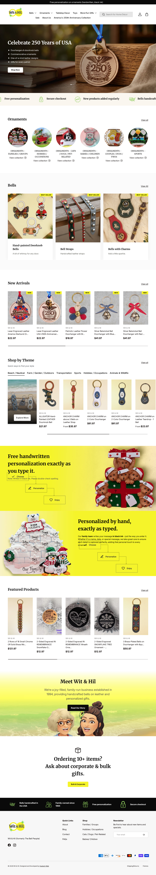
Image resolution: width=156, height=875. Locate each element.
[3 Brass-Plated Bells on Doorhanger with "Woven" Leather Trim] (135, 616)
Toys (75, 13)
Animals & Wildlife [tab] (119, 373)
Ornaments (45, 13)
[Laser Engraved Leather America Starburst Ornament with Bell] (20, 308)
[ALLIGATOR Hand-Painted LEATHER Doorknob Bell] (49, 394)
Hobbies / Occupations (93, 829)
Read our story (78, 708)
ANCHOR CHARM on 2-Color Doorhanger (96, 417)
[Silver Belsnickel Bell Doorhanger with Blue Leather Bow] (106, 308)
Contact (66, 834)
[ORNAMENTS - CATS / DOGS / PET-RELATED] (66, 137)
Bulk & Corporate (78, 784)
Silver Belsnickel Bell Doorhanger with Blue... (104, 332)
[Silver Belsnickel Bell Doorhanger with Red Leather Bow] (135, 308)
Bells (31, 13)
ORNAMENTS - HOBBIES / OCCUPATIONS (42, 154)
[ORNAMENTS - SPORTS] (138, 137)
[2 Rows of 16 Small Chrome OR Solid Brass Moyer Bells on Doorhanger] (20, 616)
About (65, 824)
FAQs (64, 839)
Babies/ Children (90, 839)
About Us (46, 17)
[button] (146, 14)
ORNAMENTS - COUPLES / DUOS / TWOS (114, 154)
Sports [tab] (77, 373)
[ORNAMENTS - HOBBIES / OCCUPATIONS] (42, 137)
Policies (145, 866)
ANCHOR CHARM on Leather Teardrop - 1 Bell (144, 419)
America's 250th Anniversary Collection (72, 17)
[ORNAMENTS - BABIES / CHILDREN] (90, 137)
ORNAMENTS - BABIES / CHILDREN (90, 152)
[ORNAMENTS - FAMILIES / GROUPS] (18, 137)
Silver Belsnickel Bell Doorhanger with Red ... (133, 332)
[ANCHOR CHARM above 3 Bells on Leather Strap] (73, 394)
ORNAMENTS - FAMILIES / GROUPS (18, 152)
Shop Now (15, 73)
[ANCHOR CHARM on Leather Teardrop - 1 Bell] (145, 394)
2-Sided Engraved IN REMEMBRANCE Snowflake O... (46, 644)
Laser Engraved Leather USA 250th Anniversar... (47, 332)
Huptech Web (44, 866)
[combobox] (116, 14)
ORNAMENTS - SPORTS (138, 152)
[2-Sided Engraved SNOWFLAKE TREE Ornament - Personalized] (106, 616)
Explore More (22, 417)
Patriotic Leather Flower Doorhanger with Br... (76, 332)
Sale (37, 17)
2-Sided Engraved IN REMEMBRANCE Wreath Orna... (77, 644)
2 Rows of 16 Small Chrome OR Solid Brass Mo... (20, 643)
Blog (64, 829)
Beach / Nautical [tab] (16, 373)
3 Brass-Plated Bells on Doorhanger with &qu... (133, 643)
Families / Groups (90, 824)
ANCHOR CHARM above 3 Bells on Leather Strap (71, 419)
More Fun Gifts (87, 13)
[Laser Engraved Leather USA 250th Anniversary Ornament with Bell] (49, 308)
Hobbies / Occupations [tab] (95, 373)
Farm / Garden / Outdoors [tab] (40, 373)
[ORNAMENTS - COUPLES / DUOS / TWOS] (114, 137)
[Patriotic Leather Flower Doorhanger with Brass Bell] (78, 308)
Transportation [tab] (64, 373)
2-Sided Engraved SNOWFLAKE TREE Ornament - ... (103, 644)
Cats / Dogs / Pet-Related (94, 834)
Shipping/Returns (133, 866)
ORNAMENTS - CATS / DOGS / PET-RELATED (66, 154)
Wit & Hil (16, 866)
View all (144, 120)
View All (144, 186)
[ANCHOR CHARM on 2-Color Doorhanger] (97, 394)
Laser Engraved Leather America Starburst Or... (18, 332)
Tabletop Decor (63, 13)
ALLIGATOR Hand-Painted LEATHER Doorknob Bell (47, 419)
